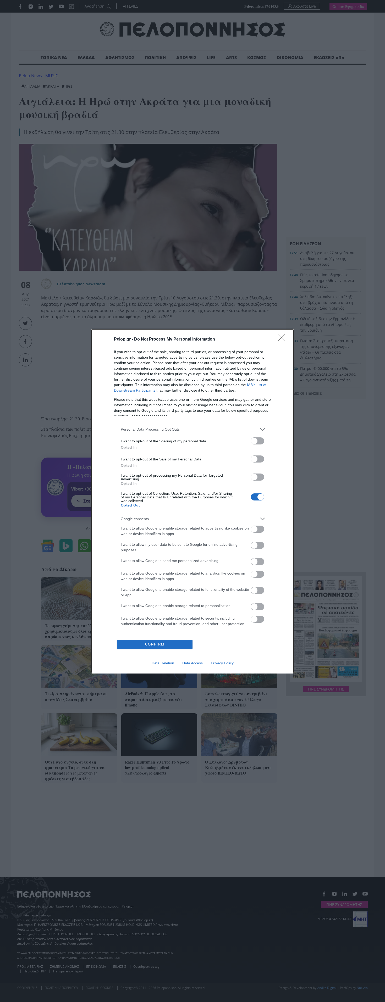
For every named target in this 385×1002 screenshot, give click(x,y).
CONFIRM (154, 644)
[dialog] (192, 501)
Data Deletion (163, 663)
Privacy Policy (222, 663)
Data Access (192, 663)
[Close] (283, 339)
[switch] (257, 440)
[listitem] (192, 429)
